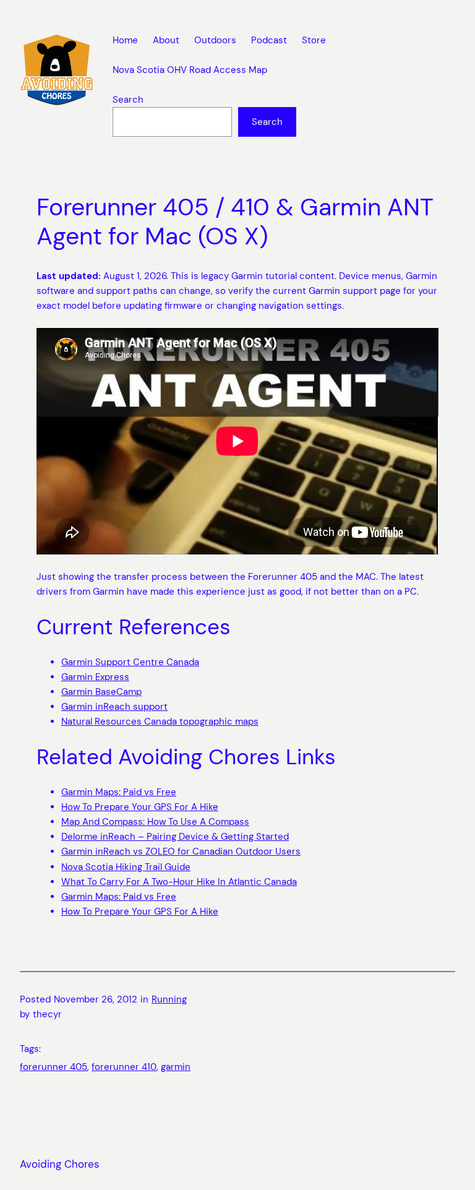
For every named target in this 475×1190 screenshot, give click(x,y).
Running (169, 999)
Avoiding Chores (60, 1164)
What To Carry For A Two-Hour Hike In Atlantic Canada (179, 882)
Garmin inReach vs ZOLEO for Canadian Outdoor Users (181, 851)
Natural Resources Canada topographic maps (160, 721)
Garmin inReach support (114, 707)
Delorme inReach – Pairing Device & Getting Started (175, 836)
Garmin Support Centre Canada (130, 662)
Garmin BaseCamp (101, 692)
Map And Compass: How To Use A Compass (155, 822)
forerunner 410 (124, 1067)
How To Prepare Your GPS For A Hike (139, 807)
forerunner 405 (53, 1067)
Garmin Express (95, 677)
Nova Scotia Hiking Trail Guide (125, 867)
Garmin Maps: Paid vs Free (118, 792)
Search (128, 99)
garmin (175, 1067)
